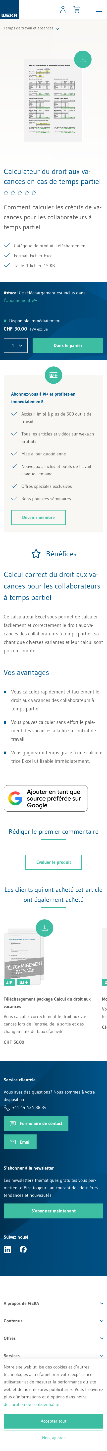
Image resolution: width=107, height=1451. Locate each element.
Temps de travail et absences (28, 27)
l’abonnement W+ (20, 300)
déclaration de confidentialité (31, 1404)
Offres (10, 1338)
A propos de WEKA (21, 1303)
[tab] (53, 553)
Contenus (13, 1321)
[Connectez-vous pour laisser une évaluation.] (20, 192)
